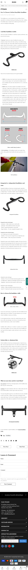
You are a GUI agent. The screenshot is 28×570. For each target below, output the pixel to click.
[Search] (5, 2)
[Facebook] (1, 440)
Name (2, 458)
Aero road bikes (3, 383)
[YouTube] (9, 546)
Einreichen (23, 541)
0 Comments (13, 14)
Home (2, 5)
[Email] (13, 440)
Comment (3, 470)
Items (6, 5)
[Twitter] (3, 440)
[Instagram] (6, 546)
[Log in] (23, 2)
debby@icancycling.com (9, 514)
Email (2, 464)
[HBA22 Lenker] (14, 59)
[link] (14, 495)
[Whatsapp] (16, 440)
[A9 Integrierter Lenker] (14, 411)
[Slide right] (25, 495)
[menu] (1, 2)
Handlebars (3, 388)
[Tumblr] (8, 440)
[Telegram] (11, 440)
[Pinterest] (6, 440)
